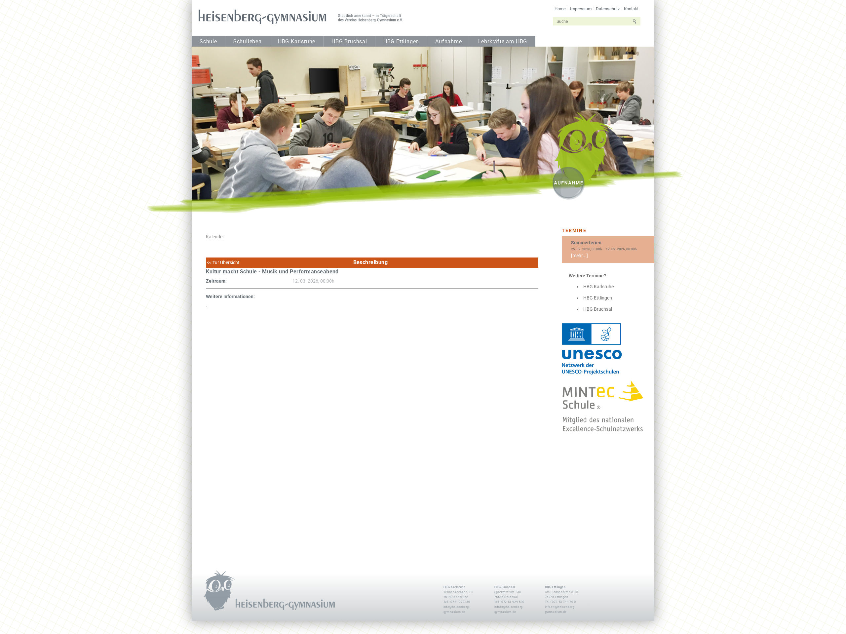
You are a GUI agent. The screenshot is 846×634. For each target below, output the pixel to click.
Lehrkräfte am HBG (502, 42)
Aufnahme (448, 42)
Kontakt (631, 8)
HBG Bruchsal (349, 42)
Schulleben (247, 42)
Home (560, 8)
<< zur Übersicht (223, 262)
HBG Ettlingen (401, 42)
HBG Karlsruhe (296, 42)
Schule (208, 42)
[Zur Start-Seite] (298, 17)
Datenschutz (608, 8)
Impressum (581, 8)
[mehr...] (579, 255)
